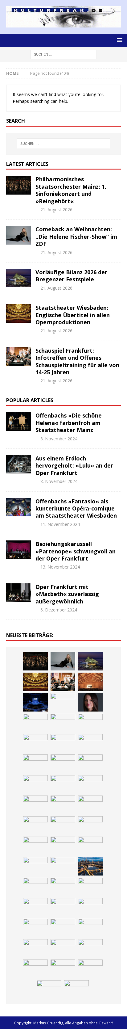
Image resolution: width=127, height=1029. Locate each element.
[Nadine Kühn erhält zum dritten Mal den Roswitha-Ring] (63, 763)
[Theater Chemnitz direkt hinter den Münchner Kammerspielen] (90, 846)
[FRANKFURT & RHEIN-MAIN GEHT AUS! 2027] (63, 825)
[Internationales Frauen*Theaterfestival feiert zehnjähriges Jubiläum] (63, 805)
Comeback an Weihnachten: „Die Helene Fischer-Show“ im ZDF (76, 236)
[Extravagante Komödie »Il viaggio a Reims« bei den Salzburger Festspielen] (63, 928)
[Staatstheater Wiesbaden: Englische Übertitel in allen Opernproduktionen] (18, 313)
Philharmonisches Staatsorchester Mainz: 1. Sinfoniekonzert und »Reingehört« (70, 189)
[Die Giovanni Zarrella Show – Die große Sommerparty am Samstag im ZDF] (35, 763)
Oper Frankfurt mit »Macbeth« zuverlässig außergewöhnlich (67, 594)
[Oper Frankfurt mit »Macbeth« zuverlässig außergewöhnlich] (18, 592)
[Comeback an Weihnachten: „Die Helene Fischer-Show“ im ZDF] (18, 235)
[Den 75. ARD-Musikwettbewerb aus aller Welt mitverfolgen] (35, 948)
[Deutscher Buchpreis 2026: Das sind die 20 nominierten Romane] (63, 866)
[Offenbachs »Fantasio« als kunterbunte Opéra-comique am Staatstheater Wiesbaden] (18, 507)
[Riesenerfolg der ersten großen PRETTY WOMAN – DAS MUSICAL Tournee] (35, 723)
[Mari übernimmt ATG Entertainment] (35, 702)
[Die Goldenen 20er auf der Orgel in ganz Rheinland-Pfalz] (35, 887)
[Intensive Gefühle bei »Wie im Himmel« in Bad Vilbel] (90, 784)
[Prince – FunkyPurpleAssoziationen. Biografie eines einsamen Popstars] (90, 702)
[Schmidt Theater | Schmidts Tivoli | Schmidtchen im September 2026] (35, 805)
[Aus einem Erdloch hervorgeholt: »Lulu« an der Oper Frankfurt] (18, 464)
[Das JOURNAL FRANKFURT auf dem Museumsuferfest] (90, 866)
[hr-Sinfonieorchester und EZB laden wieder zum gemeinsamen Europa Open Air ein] (90, 887)
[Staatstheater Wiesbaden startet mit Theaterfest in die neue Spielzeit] (35, 743)
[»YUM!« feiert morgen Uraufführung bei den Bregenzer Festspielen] (63, 723)
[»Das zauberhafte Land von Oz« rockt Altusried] (90, 907)
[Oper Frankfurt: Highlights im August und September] (63, 846)
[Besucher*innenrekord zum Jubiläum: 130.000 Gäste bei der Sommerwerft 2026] (63, 887)
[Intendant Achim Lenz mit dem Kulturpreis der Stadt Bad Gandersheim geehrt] (90, 805)
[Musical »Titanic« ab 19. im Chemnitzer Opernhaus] (90, 743)
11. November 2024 (60, 524)
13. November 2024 (60, 567)
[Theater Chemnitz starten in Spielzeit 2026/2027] (90, 825)
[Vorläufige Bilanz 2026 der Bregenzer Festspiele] (18, 278)
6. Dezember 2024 (58, 610)
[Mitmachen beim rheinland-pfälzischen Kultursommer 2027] (63, 948)
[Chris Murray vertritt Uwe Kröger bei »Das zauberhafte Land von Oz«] (90, 928)
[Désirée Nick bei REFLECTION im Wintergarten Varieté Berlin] (49, 989)
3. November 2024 (58, 439)
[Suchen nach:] (64, 54)
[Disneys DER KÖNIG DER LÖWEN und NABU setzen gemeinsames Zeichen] (35, 866)
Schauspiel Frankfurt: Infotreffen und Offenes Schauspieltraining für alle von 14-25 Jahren (77, 361)
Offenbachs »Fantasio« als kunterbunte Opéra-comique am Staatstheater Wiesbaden (76, 508)
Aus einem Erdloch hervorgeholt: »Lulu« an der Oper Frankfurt (74, 466)
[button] (118, 40)
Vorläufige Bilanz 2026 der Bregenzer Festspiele (71, 275)
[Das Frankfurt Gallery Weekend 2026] (90, 723)
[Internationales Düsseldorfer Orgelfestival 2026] (35, 928)
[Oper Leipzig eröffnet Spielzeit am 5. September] (63, 969)
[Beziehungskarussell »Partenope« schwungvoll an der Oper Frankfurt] (18, 549)
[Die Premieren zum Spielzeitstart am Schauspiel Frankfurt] (63, 743)
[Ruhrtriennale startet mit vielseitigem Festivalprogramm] (35, 846)
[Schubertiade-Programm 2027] (90, 682)
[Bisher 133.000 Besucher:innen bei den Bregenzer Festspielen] (90, 948)
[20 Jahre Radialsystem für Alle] (90, 969)
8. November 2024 (58, 481)
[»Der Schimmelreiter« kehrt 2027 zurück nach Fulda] (63, 702)
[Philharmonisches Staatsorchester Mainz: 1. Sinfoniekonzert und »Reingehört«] (18, 185)
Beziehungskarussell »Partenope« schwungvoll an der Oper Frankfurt (75, 551)
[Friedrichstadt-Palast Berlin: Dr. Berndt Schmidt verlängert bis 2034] (35, 825)
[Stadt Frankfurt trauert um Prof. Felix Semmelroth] (35, 907)
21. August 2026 (56, 209)
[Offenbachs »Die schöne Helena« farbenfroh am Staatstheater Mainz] (18, 421)
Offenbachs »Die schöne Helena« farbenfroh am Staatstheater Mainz (68, 423)
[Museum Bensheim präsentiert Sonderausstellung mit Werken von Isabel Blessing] (35, 969)
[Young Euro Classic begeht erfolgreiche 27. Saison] (63, 784)
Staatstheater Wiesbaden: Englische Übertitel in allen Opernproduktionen (72, 315)
